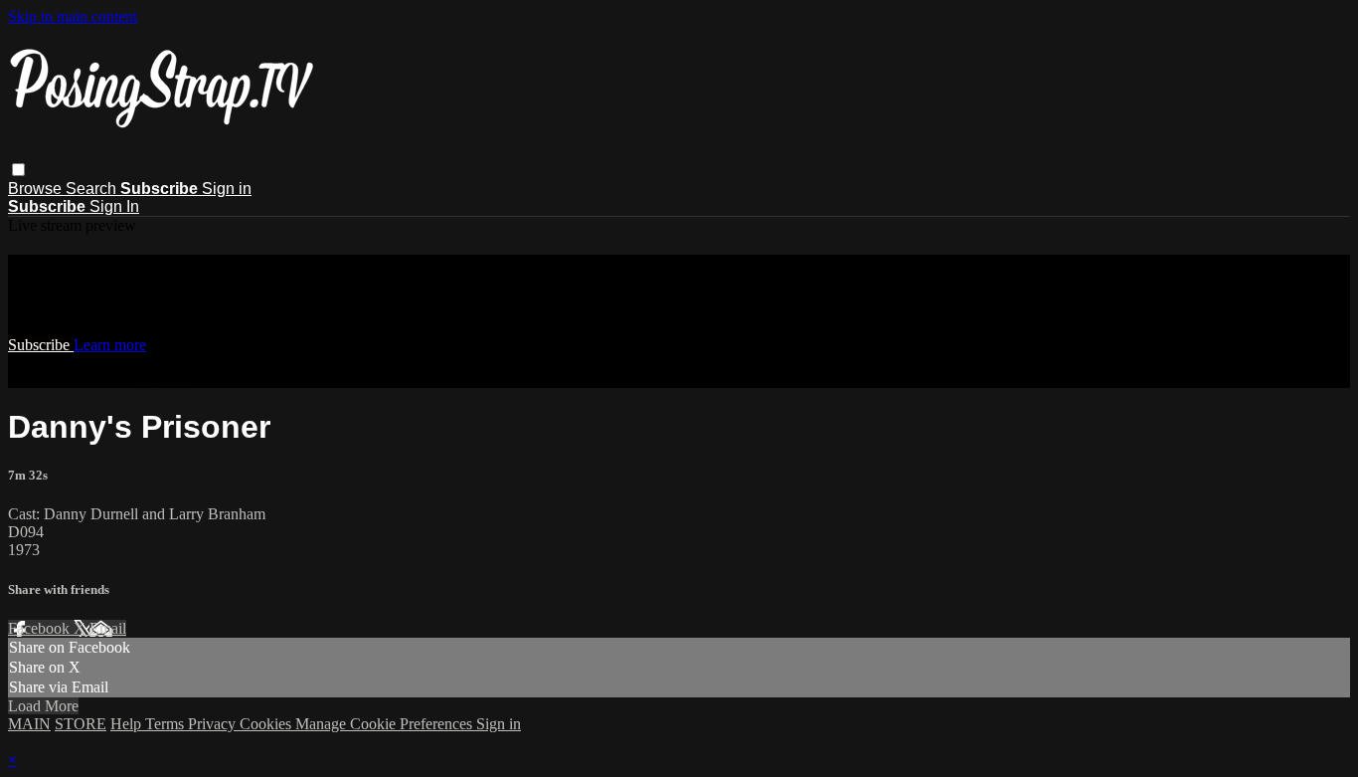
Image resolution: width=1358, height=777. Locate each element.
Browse (37, 188)
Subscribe (41, 344)
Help (127, 723)
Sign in (227, 188)
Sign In (114, 206)
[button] (18, 169)
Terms (166, 723)
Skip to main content (72, 16)
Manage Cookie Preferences (385, 723)
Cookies (267, 723)
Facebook (41, 628)
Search (93, 188)
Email (107, 628)
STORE (80, 723)
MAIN (29, 723)
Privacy (214, 723)
